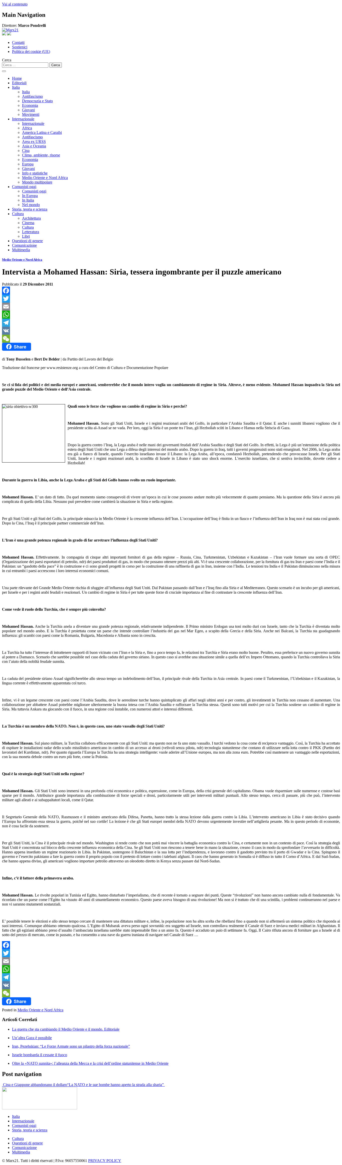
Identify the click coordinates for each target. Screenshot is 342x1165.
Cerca (6, 60)
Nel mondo (31, 205)
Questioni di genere (27, 241)
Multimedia (21, 250)
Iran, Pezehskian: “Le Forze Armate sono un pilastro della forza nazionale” (71, 1046)
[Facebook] (171, 291)
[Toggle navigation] (4, 71)
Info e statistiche (35, 173)
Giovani (28, 110)
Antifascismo (32, 96)
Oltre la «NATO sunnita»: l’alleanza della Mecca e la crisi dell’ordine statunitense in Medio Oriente (90, 1063)
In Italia (28, 200)
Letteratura (30, 232)
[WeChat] (171, 339)
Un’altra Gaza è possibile (32, 1038)
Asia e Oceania (34, 146)
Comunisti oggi (24, 187)
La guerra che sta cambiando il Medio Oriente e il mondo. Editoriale (65, 1029)
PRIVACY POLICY (104, 1160)
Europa (28, 164)
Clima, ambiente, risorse (41, 155)
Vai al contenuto (15, 4)
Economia (30, 105)
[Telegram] (171, 323)
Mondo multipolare (37, 182)
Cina (26, 150)
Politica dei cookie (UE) (31, 51)
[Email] (171, 307)
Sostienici (19, 47)
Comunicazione (24, 245)
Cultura (18, 214)
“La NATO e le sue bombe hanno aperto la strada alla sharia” (116, 1085)
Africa (27, 128)
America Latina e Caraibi (42, 132)
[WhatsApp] (171, 315)
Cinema (28, 223)
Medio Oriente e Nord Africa (45, 177)
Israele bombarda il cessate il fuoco (39, 1055)
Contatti (18, 42)
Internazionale (23, 119)
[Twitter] (171, 299)
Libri (26, 236)
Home (17, 78)
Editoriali (19, 83)
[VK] (171, 331)
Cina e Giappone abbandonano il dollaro (34, 1085)
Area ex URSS (34, 141)
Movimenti (30, 114)
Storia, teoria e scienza (29, 209)
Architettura (31, 218)
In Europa (30, 196)
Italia (16, 87)
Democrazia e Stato (37, 101)
